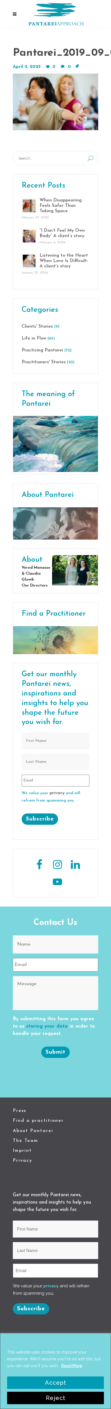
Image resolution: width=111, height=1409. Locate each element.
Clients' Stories (37, 326)
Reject (55, 1398)
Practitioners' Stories (44, 362)
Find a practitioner (38, 1120)
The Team (25, 1141)
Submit (55, 1052)
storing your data (47, 1026)
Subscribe (40, 819)
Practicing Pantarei (42, 350)
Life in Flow (34, 338)
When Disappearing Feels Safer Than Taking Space (61, 205)
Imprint (22, 1150)
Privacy (22, 1160)
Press (19, 1111)
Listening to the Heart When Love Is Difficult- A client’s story (64, 261)
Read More (71, 1365)
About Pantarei (33, 1131)
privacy (57, 793)
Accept (55, 1382)
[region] (55, 1371)
